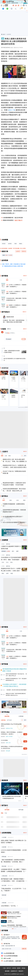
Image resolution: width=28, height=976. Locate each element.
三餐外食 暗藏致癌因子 (23, 378)
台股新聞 (9, 34)
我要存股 (24, 251)
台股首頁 (18, 251)
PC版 (4, 968)
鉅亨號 (14, 968)
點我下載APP (19, 220)
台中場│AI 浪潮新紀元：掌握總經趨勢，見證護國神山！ (16, 285)
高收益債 (8, 751)
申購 (25, 734)
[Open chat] (25, 9)
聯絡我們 (21, 971)
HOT (7, 284)
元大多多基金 (4, 740)
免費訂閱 (24, 948)
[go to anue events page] (21, 5)
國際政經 (8, 566)
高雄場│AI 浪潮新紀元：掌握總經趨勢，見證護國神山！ (16, 306)
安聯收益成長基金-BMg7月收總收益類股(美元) (11, 725)
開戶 (25, 726)
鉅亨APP (9, 968)
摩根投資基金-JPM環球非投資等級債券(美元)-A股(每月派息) (11, 747)
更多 (25, 455)
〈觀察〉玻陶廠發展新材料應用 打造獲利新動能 (12, 351)
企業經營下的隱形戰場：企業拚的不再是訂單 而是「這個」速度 (4, 378)
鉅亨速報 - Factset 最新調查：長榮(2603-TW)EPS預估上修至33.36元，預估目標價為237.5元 (23, 396)
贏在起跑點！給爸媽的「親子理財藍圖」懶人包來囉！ (14, 248)
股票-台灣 (8, 742)
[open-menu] (1, 5)
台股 (4, 34)
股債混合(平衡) (9, 728)
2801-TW (11, 110)
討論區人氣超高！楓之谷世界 (13, 378)
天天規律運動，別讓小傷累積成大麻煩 (3, 396)
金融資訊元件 (14, 971)
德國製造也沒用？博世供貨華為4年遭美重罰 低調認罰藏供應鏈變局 (14, 396)
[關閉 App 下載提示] (1, 2)
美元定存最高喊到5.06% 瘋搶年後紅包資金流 (15, 359)
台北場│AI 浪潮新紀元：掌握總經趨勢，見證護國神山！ (16, 292)
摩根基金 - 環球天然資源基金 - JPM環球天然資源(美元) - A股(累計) (11, 733)
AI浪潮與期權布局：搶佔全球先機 (13, 217)
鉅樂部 (18, 968)
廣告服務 (7, 971)
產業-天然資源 (9, 736)
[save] (20, 8)
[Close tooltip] (23, 12)
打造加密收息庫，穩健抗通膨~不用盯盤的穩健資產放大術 (16, 299)
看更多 (24, 275)
